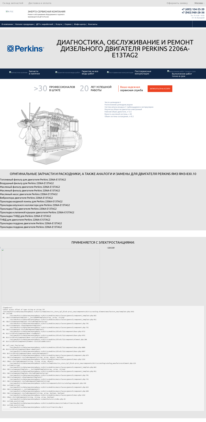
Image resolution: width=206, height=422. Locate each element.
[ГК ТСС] (14, 12)
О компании (7, 24)
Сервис (68, 24)
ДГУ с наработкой (44, 24)
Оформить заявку (177, 3)
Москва (199, 3)
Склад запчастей (13, 3)
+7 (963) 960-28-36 (193, 12)
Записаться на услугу (160, 89)
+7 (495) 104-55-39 (193, 9)
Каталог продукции (24, 24)
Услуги (59, 24)
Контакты (92, 24)
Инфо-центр (80, 24)
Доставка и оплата (39, 3)
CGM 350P (111, 248)
